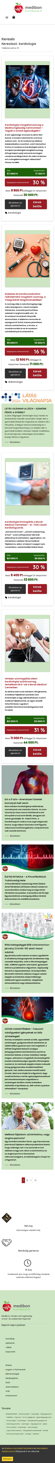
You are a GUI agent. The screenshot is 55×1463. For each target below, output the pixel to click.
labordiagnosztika (13, 1424)
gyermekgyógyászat (43, 1417)
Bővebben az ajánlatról (15, 204)
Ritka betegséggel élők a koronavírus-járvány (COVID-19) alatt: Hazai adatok (27, 948)
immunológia (11, 1421)
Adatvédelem (12, 1386)
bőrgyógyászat (46, 1414)
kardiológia (14, 212)
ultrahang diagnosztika (15, 1434)
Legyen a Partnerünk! (15, 1369)
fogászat (17, 1417)
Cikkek (9, 1347)
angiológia (35, 1414)
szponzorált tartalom (14, 1430)
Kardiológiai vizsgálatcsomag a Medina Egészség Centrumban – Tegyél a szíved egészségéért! (24, 127)
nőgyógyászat (36, 1424)
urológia (28, 1434)
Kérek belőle (37, 204)
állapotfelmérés (11, 1414)
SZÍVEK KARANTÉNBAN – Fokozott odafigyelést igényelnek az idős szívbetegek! (24, 1032)
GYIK (8, 1391)
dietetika (10, 1417)
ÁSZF (8, 1382)
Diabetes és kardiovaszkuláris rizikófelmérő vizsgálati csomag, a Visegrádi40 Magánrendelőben (25, 296)
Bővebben (15, 442)
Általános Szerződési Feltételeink (18, 1448)
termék (45, 1430)
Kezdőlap (10, 1338)
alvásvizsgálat (24, 1414)
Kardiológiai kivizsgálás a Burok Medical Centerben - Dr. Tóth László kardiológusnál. (26, 524)
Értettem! (7, 1459)
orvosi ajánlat (11, 1427)
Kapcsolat (10, 1351)
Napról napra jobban (13, 1325)
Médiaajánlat (12, 1378)
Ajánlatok (10, 1343)
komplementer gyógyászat (37, 1421)
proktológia (22, 1427)
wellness (36, 1434)
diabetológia (15, 381)
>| (35, 1180)
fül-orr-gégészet (29, 1417)
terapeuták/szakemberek (32, 1430)
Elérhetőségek (12, 1373)
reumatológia (33, 1427)
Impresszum (11, 1395)
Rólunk (9, 1365)
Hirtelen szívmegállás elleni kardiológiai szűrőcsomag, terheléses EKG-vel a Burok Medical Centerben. (26, 683)
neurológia (25, 1424)
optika (45, 1424)
